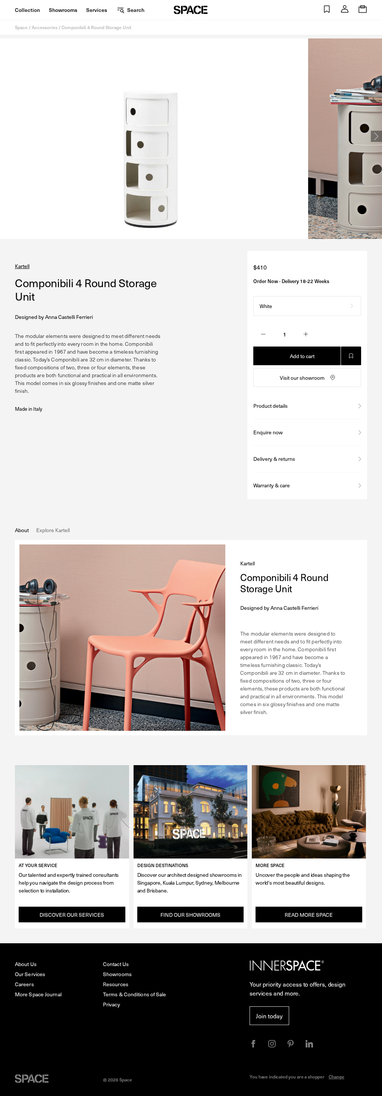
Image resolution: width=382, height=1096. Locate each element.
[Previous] (5, 136)
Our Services (30, 974)
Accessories (44, 27)
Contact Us (116, 964)
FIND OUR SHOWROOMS (190, 915)
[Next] (376, 136)
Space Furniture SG (191, 10)
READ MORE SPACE (309, 915)
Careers (24, 984)
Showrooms (63, 10)
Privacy (111, 1004)
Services (96, 10)
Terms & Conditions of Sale (134, 994)
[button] (326, 9)
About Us (26, 964)
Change (336, 1076)
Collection (27, 10)
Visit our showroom (302, 378)
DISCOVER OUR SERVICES (72, 915)
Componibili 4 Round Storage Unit (96, 27)
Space (21, 27)
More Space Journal (38, 994)
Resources (115, 984)
